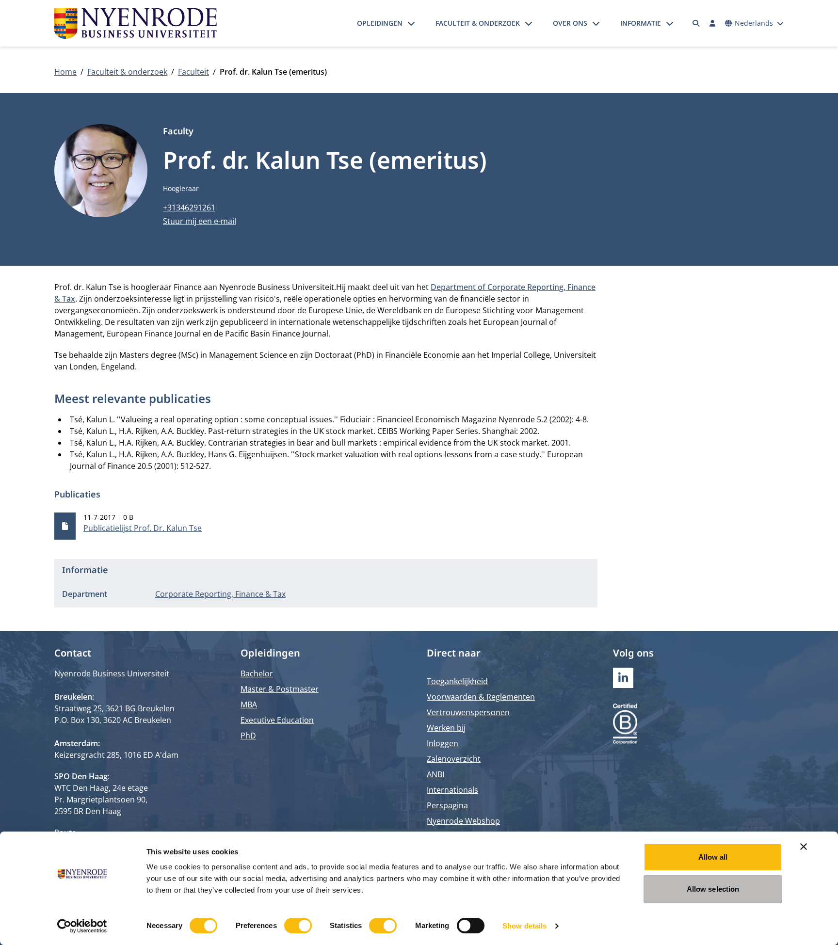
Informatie (640, 23)
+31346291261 (189, 207)
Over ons (570, 23)
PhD (248, 735)
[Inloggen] (712, 23)
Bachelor (257, 673)
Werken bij (446, 727)
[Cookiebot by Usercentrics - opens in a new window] (82, 926)
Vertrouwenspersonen (468, 712)
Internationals (452, 790)
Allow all (713, 857)
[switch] (298, 925)
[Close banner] (803, 846)
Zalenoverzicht (454, 758)
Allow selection (713, 889)
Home (65, 71)
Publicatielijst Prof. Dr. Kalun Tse (142, 528)
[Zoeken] (696, 23)
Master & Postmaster (280, 689)
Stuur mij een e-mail (199, 221)
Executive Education (277, 720)
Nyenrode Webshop (463, 821)
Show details (524, 926)
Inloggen (442, 743)
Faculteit (193, 71)
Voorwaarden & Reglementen (481, 696)
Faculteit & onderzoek (477, 23)
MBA (249, 704)
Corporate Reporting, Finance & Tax (220, 594)
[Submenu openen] (411, 23)
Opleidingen (380, 23)
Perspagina (447, 805)
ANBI (435, 774)
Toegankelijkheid (457, 681)
